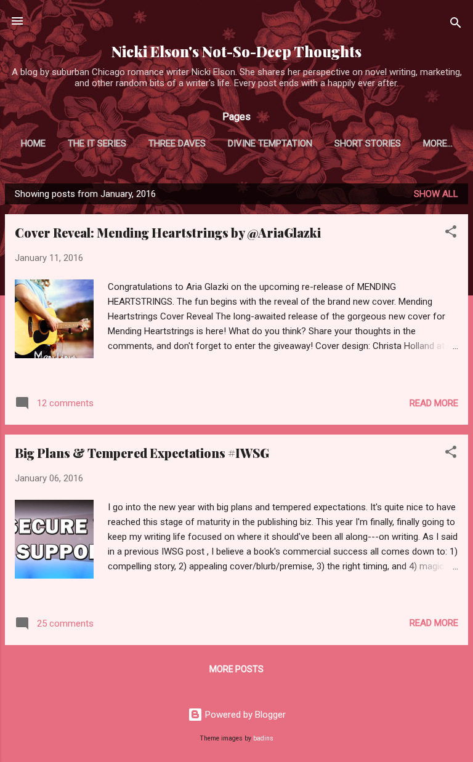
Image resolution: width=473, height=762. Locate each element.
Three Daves (177, 143)
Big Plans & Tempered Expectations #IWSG (142, 452)
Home (33, 143)
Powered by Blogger (244, 714)
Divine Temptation (270, 143)
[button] (450, 233)
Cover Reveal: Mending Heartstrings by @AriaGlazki (168, 232)
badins (263, 738)
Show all (436, 193)
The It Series (97, 143)
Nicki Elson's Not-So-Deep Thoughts (236, 51)
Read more (434, 403)
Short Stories (367, 143)
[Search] (455, 25)
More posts (236, 669)
